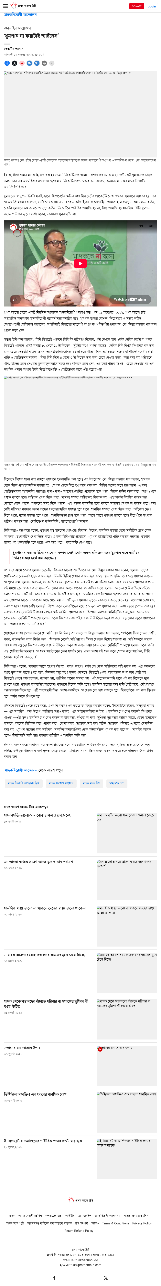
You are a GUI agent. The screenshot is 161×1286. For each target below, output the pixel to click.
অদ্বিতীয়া (70, 1216)
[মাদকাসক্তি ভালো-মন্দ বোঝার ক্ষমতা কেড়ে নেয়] (127, 833)
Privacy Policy (142, 1223)
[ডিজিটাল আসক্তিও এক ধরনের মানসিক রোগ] (127, 1112)
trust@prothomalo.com (85, 1265)
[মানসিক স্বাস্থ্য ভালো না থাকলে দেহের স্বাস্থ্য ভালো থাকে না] (127, 926)
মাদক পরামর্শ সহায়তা (61, 783)
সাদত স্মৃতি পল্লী (15, 1223)
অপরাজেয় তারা (53, 1216)
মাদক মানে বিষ (91, 783)
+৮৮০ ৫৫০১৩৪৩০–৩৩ (84, 1260)
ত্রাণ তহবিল (84, 1216)
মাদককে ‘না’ (117, 783)
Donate (137, 6)
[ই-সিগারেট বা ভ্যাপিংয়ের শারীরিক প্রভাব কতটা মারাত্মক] (127, 1159)
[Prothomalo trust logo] (80, 1201)
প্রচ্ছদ (12, 1216)
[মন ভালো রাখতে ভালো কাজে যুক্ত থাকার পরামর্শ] (127, 880)
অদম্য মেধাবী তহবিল (30, 1216)
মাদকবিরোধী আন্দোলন (20, 15)
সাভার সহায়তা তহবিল (135, 1216)
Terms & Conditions (115, 1223)
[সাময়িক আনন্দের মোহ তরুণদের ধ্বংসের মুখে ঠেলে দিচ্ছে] (127, 973)
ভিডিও (95, 1223)
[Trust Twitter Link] (106, 1278)
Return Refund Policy (78, 1231)
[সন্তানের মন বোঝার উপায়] (127, 1066)
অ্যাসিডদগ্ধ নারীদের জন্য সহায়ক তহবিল (49, 1223)
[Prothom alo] (23, 8)
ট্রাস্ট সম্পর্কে (81, 1223)
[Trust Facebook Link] (54, 1278)
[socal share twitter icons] (15, 65)
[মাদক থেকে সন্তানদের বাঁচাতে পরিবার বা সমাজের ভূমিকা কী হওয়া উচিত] (127, 1019)
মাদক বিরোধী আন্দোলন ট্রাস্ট (23, 783)
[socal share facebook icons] (7, 65)
